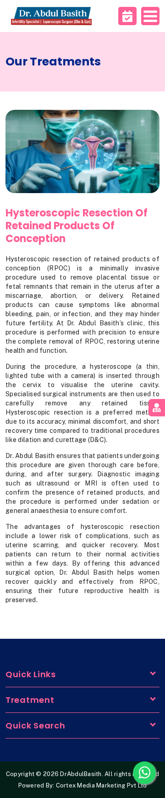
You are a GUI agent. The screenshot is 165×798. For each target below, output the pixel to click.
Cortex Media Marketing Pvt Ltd (101, 785)
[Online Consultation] (156, 407)
